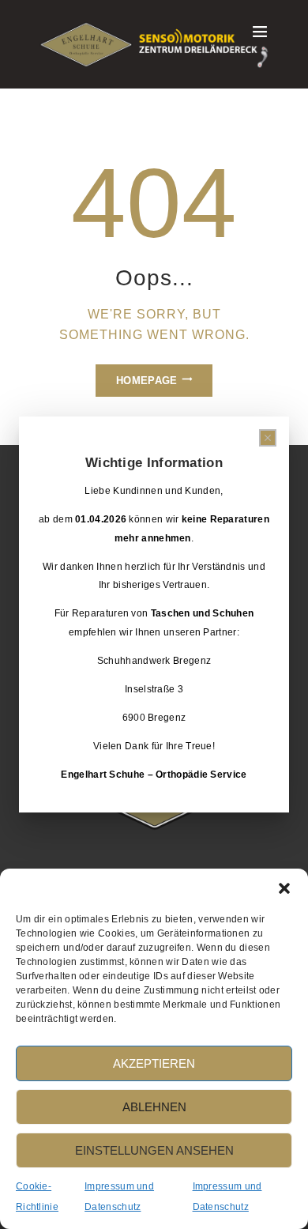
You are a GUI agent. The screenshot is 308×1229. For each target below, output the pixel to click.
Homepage (146, 380)
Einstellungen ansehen (154, 1150)
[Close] (267, 438)
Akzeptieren (154, 1063)
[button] (284, 888)
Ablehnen (154, 1107)
